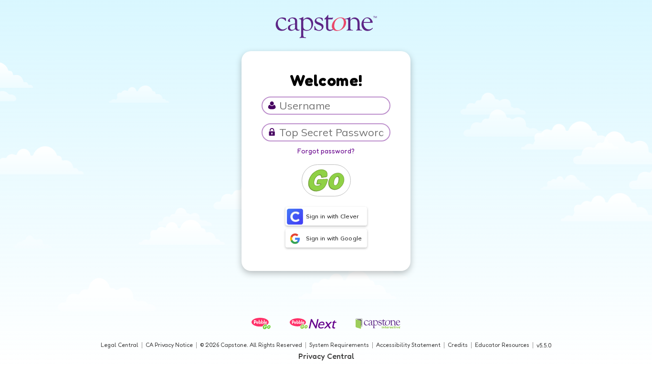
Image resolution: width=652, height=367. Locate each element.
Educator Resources (502, 344)
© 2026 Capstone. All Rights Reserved (251, 344)
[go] (326, 180)
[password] (272, 132)
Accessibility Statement (408, 344)
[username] (272, 105)
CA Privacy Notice (169, 344)
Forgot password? (326, 151)
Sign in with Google (334, 238)
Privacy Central (326, 356)
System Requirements (339, 344)
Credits (458, 344)
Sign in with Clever (332, 216)
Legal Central (119, 344)
